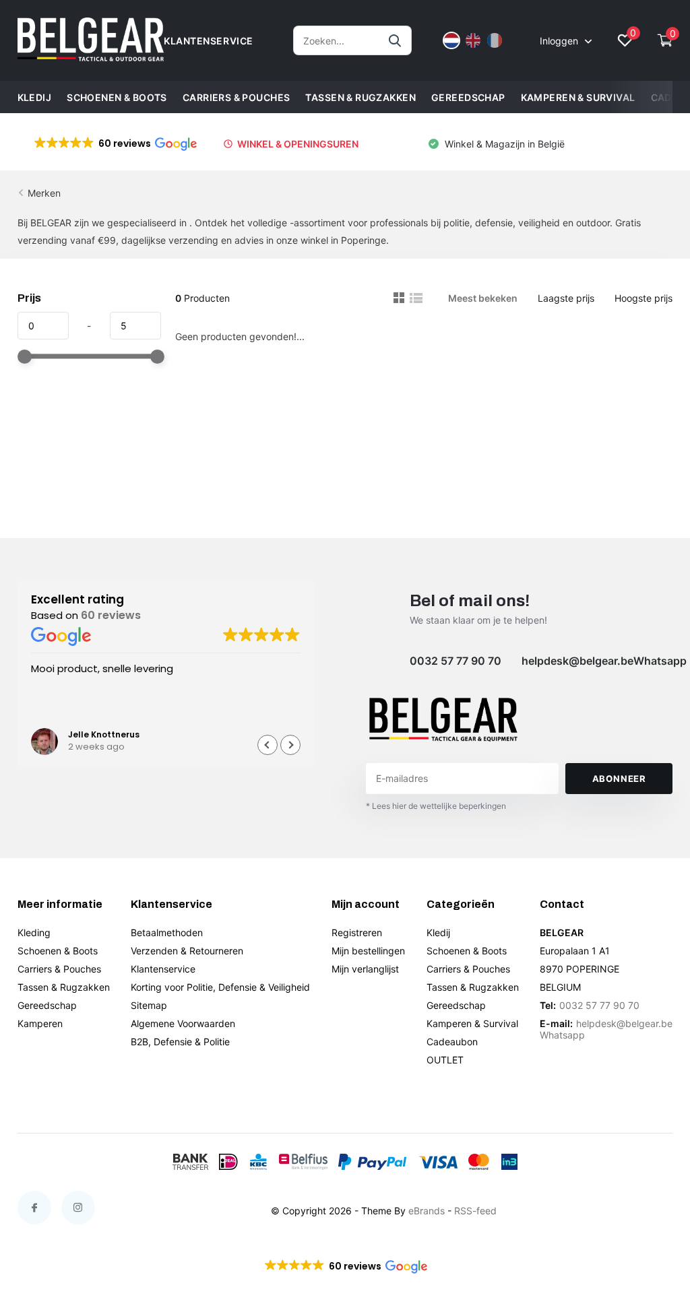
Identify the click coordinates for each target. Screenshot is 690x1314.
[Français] (494, 40)
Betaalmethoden (167, 932)
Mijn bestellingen (368, 950)
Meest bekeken (483, 298)
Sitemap (149, 1005)
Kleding (34, 932)
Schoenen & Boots (117, 97)
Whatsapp (660, 660)
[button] (114, 143)
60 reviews (111, 615)
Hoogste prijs (643, 298)
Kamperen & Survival (578, 97)
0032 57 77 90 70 (455, 660)
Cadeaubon (452, 1041)
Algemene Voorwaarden (183, 1023)
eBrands (426, 1210)
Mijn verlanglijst (365, 969)
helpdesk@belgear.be (577, 660)
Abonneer (619, 778)
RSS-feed (475, 1210)
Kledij (35, 97)
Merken (44, 193)
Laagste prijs (566, 298)
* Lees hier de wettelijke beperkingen (436, 806)
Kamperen (40, 1023)
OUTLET (445, 1059)
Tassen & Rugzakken (360, 97)
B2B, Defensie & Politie (180, 1041)
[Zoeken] (395, 40)
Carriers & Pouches (236, 97)
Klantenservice (163, 969)
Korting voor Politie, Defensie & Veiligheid (220, 987)
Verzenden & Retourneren (187, 950)
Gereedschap (468, 97)
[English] (473, 40)
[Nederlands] (451, 40)
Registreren (357, 932)
